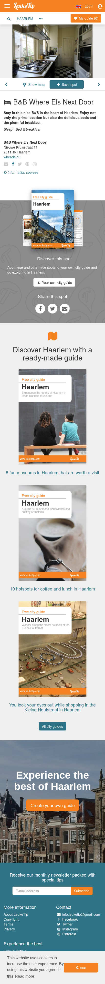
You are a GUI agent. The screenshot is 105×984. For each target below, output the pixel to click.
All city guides (52, 726)
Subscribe (81, 890)
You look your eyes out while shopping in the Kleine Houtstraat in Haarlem (52, 707)
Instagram (70, 928)
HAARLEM (25, 18)
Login (89, 6)
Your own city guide (56, 282)
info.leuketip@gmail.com (81, 914)
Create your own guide (53, 805)
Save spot (69, 84)
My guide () (88, 18)
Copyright (11, 919)
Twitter (67, 924)
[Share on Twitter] (52, 308)
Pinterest (69, 933)
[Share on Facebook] (40, 308)
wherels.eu (12, 156)
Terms (8, 924)
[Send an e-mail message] (65, 308)
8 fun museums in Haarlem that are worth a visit (52, 472)
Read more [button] (24, 976)
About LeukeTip (16, 914)
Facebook (70, 919)
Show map (36, 84)
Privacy (9, 928)
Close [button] (81, 968)
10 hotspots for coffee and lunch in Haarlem (52, 588)
